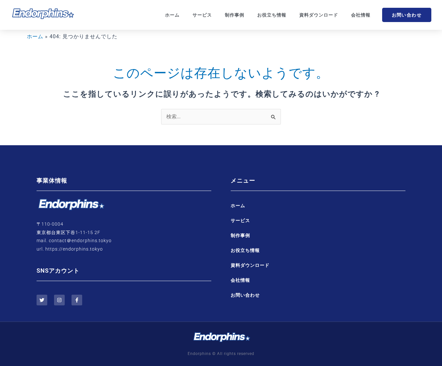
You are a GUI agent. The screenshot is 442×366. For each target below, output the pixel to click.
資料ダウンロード (318, 15)
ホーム (172, 15)
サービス (202, 15)
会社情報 (360, 15)
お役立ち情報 (271, 15)
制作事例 (234, 15)
